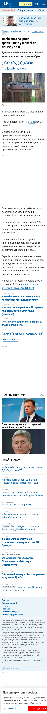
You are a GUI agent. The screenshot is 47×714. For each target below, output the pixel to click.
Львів (6, 334)
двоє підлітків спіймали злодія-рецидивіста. (20, 286)
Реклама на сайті (9, 603)
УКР (37, 4)
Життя (26, 31)
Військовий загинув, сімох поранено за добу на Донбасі (23, 575)
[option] (23, 21)
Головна (5, 31)
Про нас (5, 600)
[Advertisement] (23, 181)
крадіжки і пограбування (27, 334)
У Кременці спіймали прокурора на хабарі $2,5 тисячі (20, 515)
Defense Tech (8, 10)
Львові (7, 111)
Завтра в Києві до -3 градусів (17, 504)
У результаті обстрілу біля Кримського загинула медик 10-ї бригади (21, 542)
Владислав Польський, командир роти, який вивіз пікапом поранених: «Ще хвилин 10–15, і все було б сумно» (30, 25)
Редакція (6, 608)
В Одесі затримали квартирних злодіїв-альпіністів (21, 323)
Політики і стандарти (11, 611)
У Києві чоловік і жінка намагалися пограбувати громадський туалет (21, 298)
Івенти (5, 606)
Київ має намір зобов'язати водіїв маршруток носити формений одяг (20, 481)
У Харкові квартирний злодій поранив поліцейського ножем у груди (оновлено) (22, 311)
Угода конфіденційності (12, 614)
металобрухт (10, 339)
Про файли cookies (10, 708)
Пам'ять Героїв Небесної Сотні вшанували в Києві (22, 588)
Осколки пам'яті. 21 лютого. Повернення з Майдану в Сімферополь (18, 561)
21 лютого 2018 (38, 31)
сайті (32, 121)
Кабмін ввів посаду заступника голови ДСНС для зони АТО (22, 469)
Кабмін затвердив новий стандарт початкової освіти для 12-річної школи (22, 493)
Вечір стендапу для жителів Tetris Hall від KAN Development (20, 528)
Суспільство (16, 31)
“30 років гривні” (26, 10)
